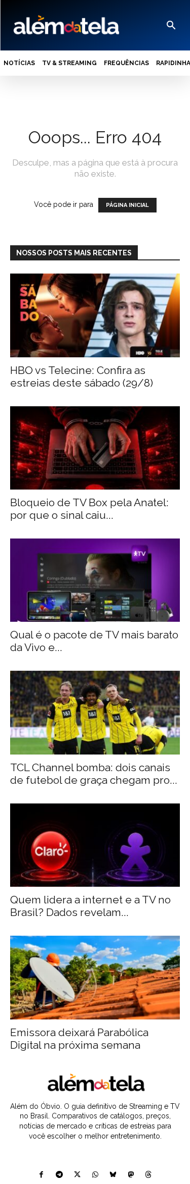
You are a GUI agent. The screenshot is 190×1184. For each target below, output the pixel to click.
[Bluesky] (112, 1175)
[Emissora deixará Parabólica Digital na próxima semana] (95, 977)
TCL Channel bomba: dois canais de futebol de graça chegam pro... (93, 773)
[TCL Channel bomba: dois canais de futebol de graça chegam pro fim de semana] (95, 712)
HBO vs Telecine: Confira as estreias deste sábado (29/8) (81, 376)
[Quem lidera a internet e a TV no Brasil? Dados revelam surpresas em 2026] (95, 845)
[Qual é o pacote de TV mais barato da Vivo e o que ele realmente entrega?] (95, 580)
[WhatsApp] (95, 1175)
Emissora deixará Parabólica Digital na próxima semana (79, 1038)
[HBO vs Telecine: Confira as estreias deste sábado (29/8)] (95, 315)
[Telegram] (59, 1175)
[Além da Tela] (65, 25)
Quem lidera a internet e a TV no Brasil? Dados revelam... (90, 906)
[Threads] (148, 1175)
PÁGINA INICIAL (127, 205)
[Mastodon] (130, 1175)
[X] (77, 1175)
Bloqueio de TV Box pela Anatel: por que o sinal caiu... (89, 508)
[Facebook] (41, 1175)
